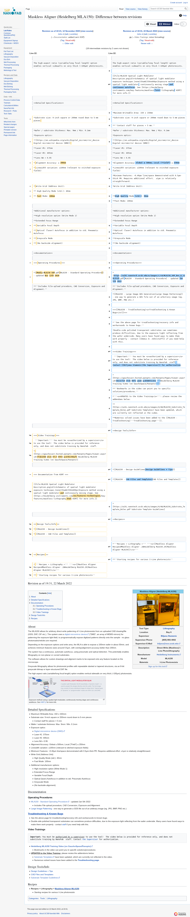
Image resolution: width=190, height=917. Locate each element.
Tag (62, 40)
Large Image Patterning (41, 808)
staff (64, 824)
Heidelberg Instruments (168, 654)
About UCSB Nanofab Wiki (49, 913)
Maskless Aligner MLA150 (67, 889)
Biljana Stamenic (169, 636)
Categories (33, 898)
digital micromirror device (76, 634)
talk (66, 34)
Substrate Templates (43, 857)
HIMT (43, 702)
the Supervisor (90, 839)
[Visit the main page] (12, 11)
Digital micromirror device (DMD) (48, 731)
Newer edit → (147, 43)
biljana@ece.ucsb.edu (167, 643)
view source (87, 31)
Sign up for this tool (156, 666)
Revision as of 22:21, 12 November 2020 (61, 31)
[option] (151, 24)
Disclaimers (65, 913)
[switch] (183, 24)
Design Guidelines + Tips (42, 871)
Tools (42, 898)
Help (185, 15)
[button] (151, 24)
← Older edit (67, 43)
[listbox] (158, 24)
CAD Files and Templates (42, 874)
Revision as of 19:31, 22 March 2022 (140, 31)
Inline (176, 24)
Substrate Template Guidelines (44, 878)
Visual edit (69, 40)
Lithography (169, 628)
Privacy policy (32, 913)
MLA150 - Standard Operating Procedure (49, 802)
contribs (73, 34)
